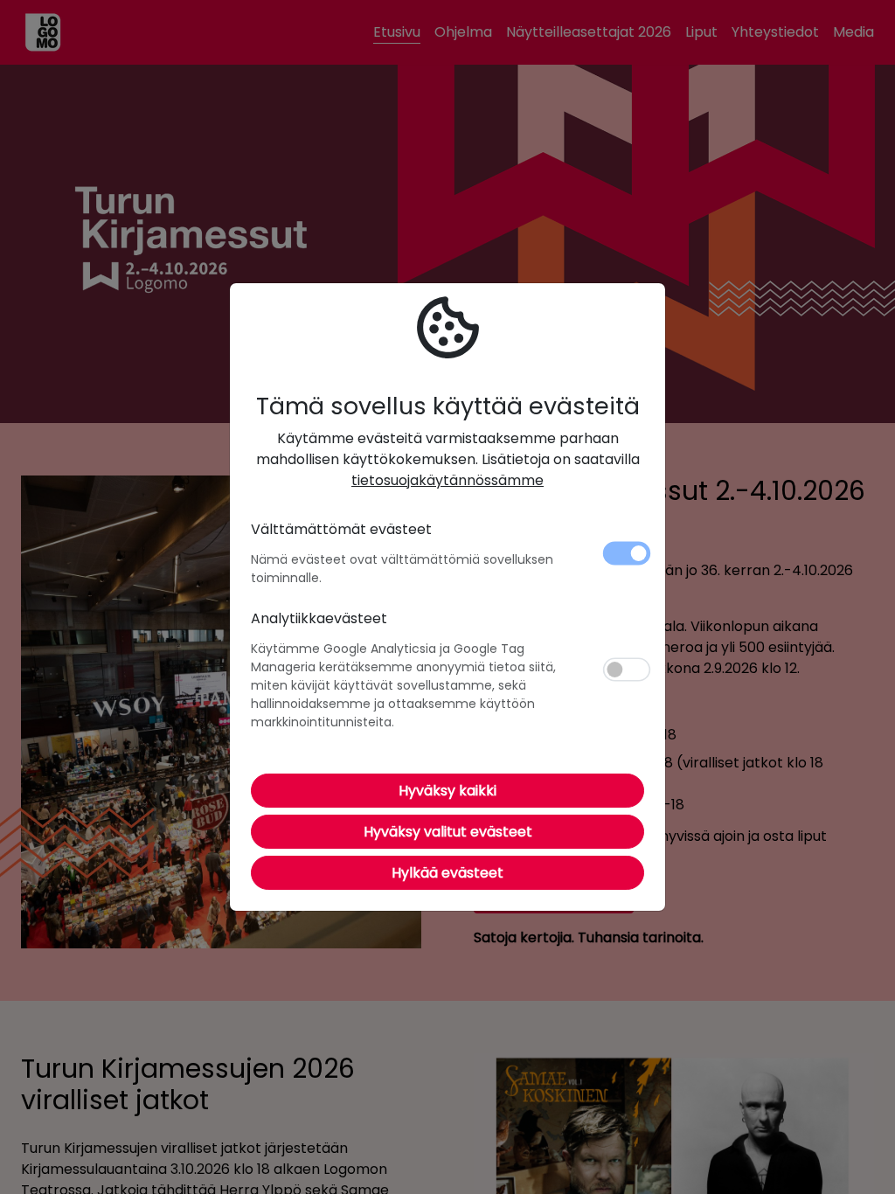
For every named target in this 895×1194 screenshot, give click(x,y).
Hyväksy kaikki (447, 791)
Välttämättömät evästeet (341, 529)
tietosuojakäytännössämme (447, 480)
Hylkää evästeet (447, 873)
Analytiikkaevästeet (319, 618)
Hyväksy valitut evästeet (448, 832)
